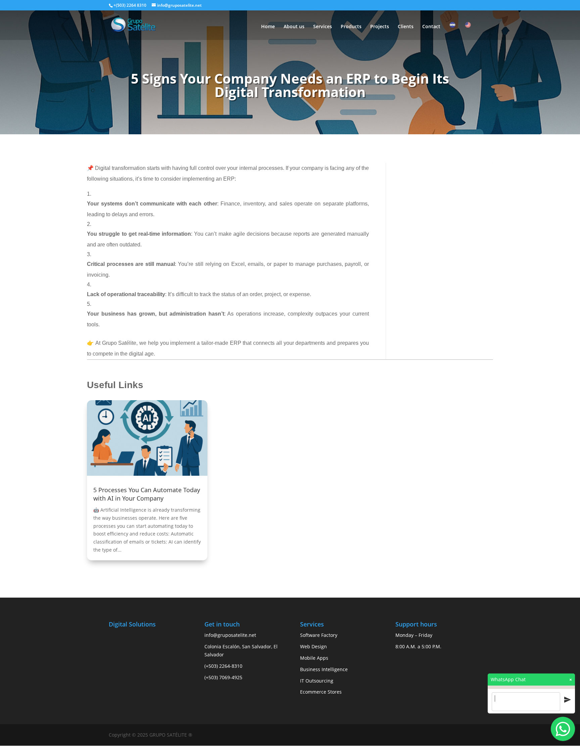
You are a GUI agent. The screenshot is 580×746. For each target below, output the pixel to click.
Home (268, 27)
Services (322, 27)
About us (294, 27)
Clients (406, 27)
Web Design (313, 646)
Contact (431, 27)
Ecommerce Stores (321, 692)
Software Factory (318, 635)
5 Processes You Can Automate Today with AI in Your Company (146, 494)
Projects (379, 27)
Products (351, 27)
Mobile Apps (314, 658)
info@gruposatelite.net (230, 635)
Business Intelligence (324, 669)
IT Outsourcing (316, 681)
